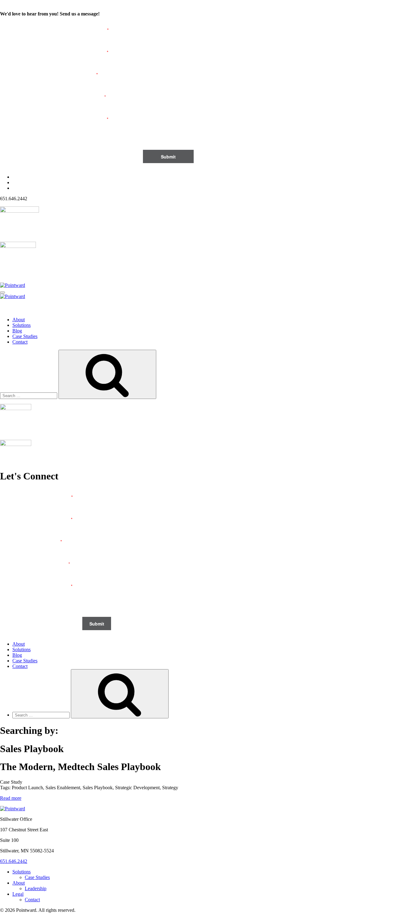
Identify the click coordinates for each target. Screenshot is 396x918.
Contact (20, 341)
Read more (10, 798)
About (18, 319)
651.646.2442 (13, 861)
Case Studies (24, 336)
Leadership (35, 888)
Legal (18, 894)
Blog (17, 330)
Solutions (21, 325)
